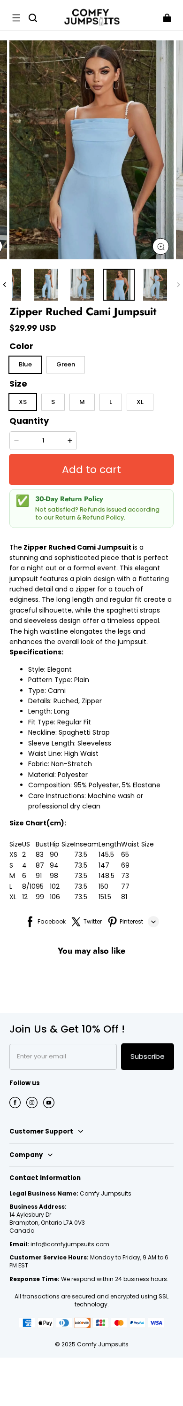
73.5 (80, 854)
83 (40, 854)
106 (55, 896)
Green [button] (65, 364)
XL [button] (140, 401)
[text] (91, 737)
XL (12, 896)
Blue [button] (25, 364)
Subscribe (147, 1056)
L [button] (110, 401)
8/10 (29, 886)
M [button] (82, 401)
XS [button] (23, 401)
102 (55, 886)
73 (125, 875)
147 (104, 865)
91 (39, 875)
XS (13, 854)
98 (54, 875)
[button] (16, 17)
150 (103, 886)
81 (124, 896)
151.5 (105, 896)
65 (125, 854)
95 (40, 886)
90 (54, 854)
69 (125, 865)
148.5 (106, 875)
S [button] (53, 401)
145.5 (106, 854)
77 (125, 886)
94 (54, 865)
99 (40, 896)
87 (40, 865)
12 (25, 896)
